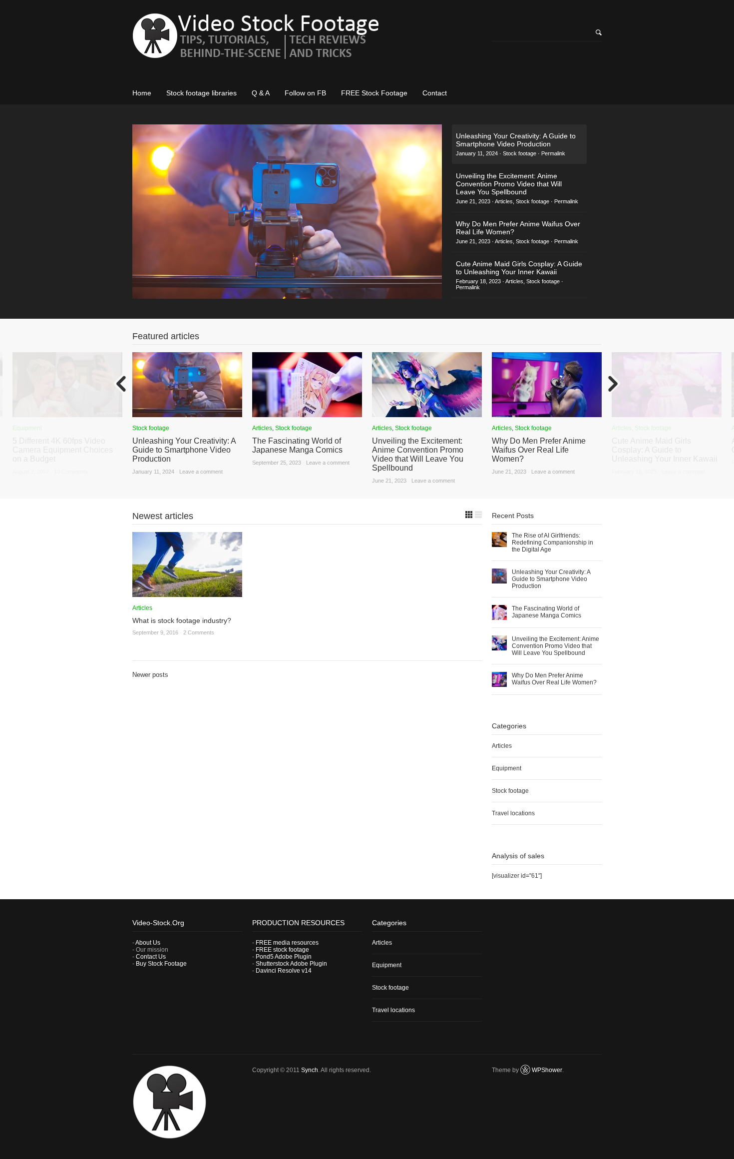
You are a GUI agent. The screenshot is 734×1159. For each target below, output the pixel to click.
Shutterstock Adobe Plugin (291, 963)
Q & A (261, 93)
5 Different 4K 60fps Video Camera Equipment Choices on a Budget (62, 450)
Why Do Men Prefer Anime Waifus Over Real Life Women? (539, 450)
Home (141, 93)
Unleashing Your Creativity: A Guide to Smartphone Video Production (184, 450)
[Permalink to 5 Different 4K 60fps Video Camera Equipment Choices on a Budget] (67, 413)
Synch (309, 1070)
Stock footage (519, 153)
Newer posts (150, 674)
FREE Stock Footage (374, 93)
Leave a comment (201, 472)
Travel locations (513, 813)
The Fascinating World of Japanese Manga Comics (297, 445)
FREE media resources (287, 942)
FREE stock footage (282, 949)
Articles (504, 201)
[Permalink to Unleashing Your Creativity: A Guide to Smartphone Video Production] (187, 413)
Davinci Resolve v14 (284, 970)
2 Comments (198, 632)
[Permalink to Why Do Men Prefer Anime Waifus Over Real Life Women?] (547, 413)
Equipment (27, 428)
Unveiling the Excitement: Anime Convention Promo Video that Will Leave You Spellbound (417, 454)
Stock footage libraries (201, 93)
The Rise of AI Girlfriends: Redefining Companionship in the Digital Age (552, 542)
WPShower (547, 1070)
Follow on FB (305, 93)
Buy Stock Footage (161, 963)
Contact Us (151, 956)
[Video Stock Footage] (307, 39)
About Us (147, 942)
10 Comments (71, 472)
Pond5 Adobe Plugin (284, 956)
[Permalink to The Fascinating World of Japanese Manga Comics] (307, 413)
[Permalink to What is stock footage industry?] (187, 593)
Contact (434, 93)
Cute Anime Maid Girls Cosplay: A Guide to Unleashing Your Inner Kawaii (665, 450)
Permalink (553, 153)
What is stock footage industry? (181, 620)
